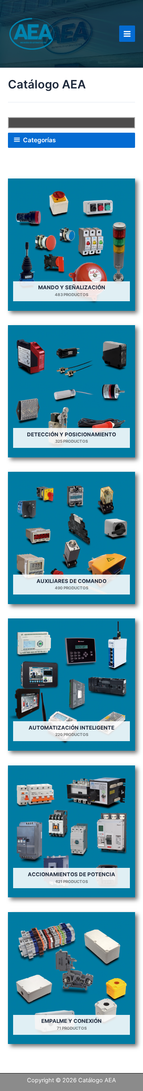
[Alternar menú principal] (127, 33)
